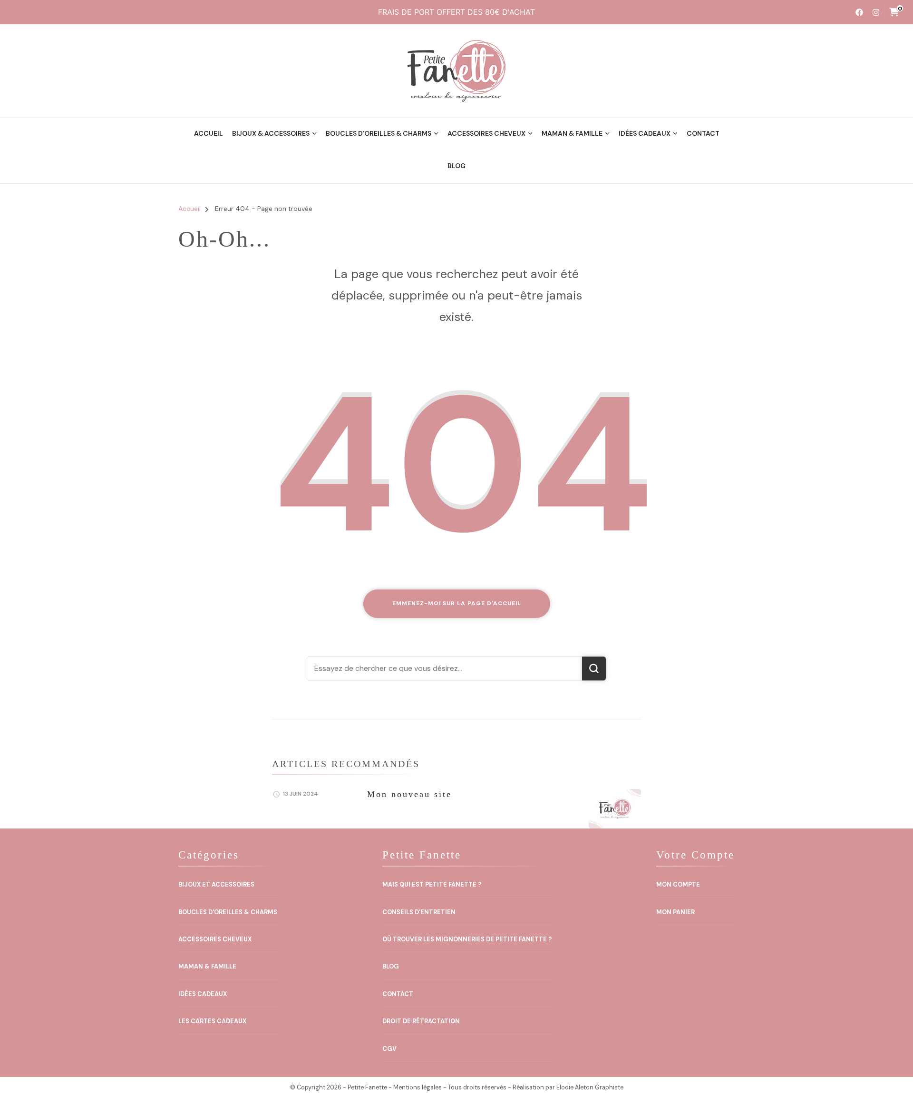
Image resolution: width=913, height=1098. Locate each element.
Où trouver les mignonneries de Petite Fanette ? (467, 939)
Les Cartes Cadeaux (212, 1021)
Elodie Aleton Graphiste (589, 1087)
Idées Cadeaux (644, 133)
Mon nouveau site (409, 794)
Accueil (208, 133)
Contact (703, 133)
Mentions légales (417, 1087)
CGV (389, 1049)
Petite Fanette (367, 1087)
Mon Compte (678, 884)
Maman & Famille (572, 133)
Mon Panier (675, 912)
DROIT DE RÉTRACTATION (421, 1021)
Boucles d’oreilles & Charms (378, 133)
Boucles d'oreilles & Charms (227, 912)
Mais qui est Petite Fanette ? (431, 884)
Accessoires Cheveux (486, 133)
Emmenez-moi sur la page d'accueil (456, 603)
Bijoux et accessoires (216, 884)
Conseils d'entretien (419, 912)
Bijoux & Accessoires (271, 133)
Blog (456, 165)
